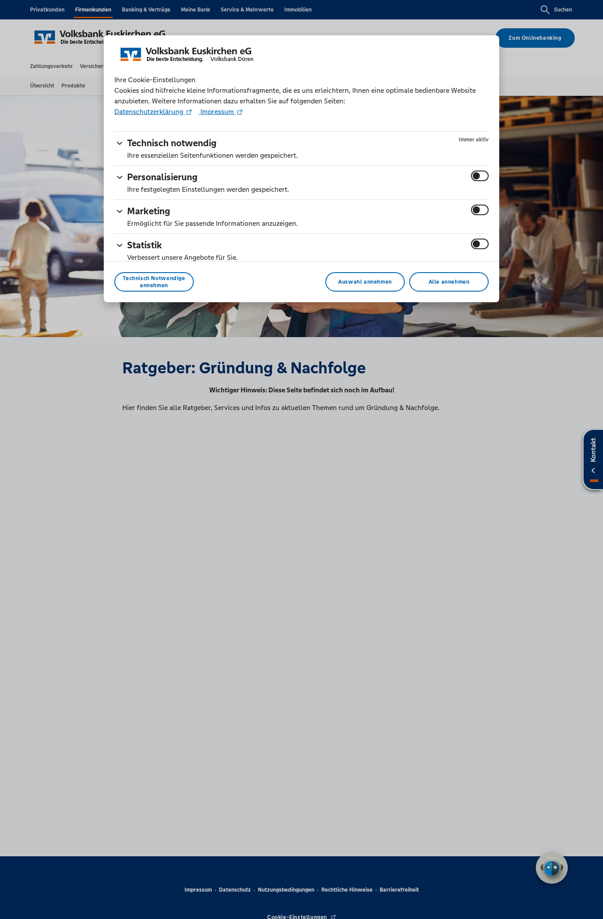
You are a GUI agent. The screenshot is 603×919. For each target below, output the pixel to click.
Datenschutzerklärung (149, 111)
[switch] (480, 176)
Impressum (217, 111)
